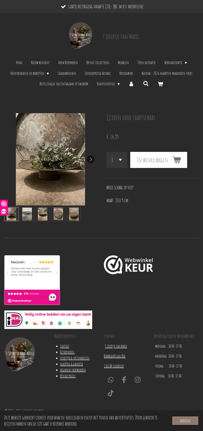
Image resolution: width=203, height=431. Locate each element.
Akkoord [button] (185, 421)
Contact (64, 346)
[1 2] (116, 160)
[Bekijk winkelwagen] (160, 84)
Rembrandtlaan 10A (115, 356)
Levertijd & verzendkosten (74, 358)
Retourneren (67, 352)
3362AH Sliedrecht (114, 366)
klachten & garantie (71, 364)
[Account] (131, 84)
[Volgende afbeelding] (91, 159)
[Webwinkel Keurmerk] (128, 265)
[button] (11, 214)
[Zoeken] (146, 83)
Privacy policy (68, 375)
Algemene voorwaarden (73, 369)
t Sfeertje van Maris (116, 346)
